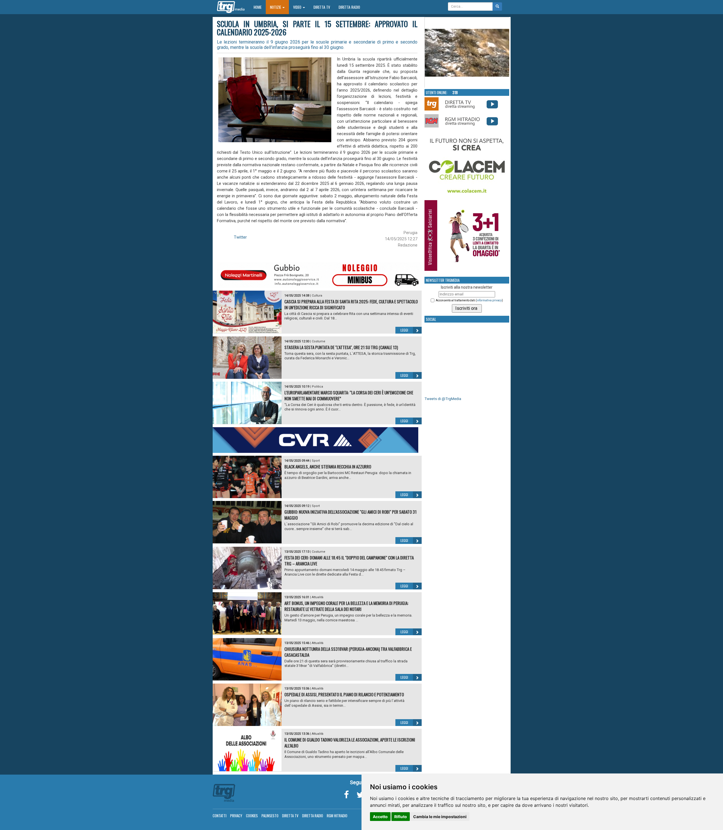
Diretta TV (321, 7)
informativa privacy (489, 300)
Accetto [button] (380, 816)
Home (260, 7)
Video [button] (297, 7)
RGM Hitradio (337, 815)
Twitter (240, 237)
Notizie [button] (276, 7)
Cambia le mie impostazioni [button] (440, 816)
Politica (317, 386)
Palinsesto (270, 815)
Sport (316, 460)
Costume (318, 341)
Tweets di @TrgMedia (442, 399)
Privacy (236, 815)
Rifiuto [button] (400, 816)
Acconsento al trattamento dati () (469, 300)
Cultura (317, 295)
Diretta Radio (349, 7)
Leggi (404, 330)
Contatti (220, 815)
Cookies (252, 815)
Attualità (317, 597)
